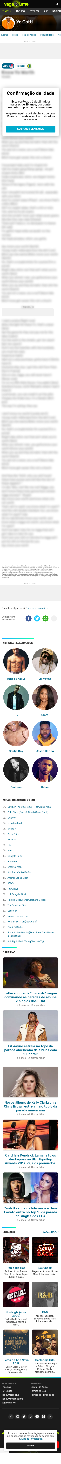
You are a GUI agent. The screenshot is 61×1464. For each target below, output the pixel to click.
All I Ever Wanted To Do (19, 872)
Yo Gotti (24, 22)
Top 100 (20, 11)
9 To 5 (10, 883)
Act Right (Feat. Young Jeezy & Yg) (25, 941)
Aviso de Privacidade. (31, 1438)
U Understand (14, 823)
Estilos (34, 11)
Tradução (20, 66)
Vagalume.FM (50, 1232)
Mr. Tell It (11, 839)
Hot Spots (7, 1391)
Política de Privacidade (42, 1395)
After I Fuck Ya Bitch (17, 878)
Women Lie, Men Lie (17, 916)
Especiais (6, 1387)
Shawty (11, 817)
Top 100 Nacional (10, 1395)
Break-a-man (14, 867)
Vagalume (16, 4)
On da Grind (13, 834)
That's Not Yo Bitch (17, 905)
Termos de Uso (38, 1391)
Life (9, 845)
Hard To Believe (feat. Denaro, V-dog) (26, 900)
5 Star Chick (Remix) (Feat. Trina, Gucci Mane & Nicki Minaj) (30, 934)
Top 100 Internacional (13, 1398)
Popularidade (47, 35)
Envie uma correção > (37, 608)
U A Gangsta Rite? (16, 894)
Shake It (11, 828)
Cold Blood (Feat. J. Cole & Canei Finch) (27, 812)
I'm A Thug (12, 888)
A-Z (45, 11)
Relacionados (29, 35)
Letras (4, 35)
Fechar (30, 1445)
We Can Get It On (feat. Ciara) (22, 921)
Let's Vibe (12, 910)
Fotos (15, 35)
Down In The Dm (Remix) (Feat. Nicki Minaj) (29, 807)
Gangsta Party (14, 856)
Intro (9, 850)
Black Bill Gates (15, 927)
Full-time (12, 861)
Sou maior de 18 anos (30, 129)
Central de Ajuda (39, 1387)
